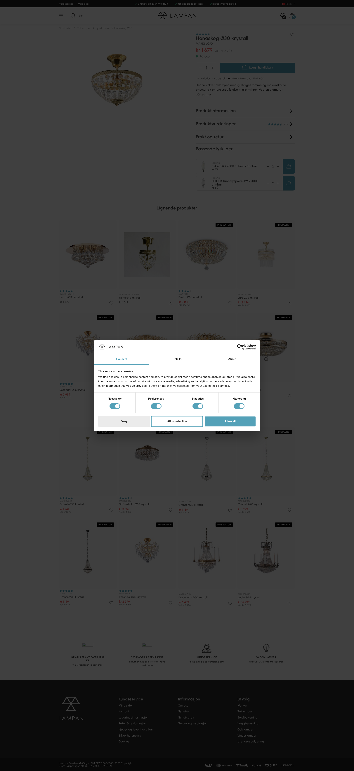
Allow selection (177, 421)
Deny (124, 421)
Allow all (230, 421)
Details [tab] (177, 359)
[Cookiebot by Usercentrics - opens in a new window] (240, 347)
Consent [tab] (121, 359)
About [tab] (232, 359)
